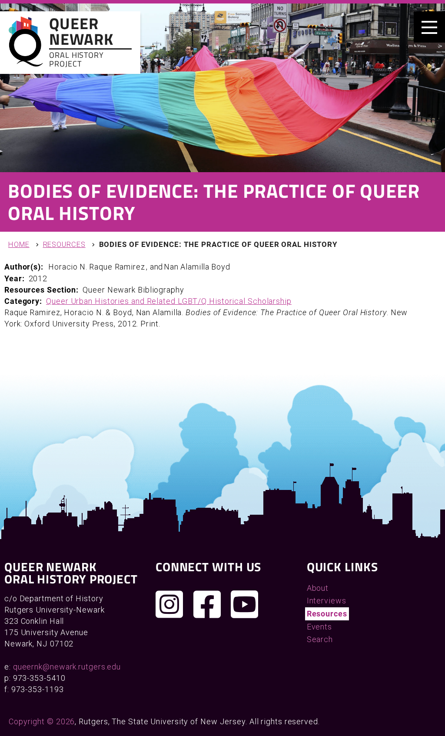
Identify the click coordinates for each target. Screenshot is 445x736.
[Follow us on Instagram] (169, 604)
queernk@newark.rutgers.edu (67, 666)
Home (19, 244)
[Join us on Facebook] (207, 604)
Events (319, 626)
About (318, 588)
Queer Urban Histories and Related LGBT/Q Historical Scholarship (169, 301)
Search (320, 639)
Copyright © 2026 (42, 721)
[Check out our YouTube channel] (245, 604)
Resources (64, 244)
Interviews (326, 600)
